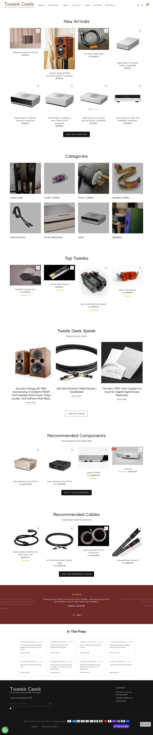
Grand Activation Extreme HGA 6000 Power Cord (25, 553)
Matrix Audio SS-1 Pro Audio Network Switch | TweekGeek (93, 119)
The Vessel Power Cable (94, 54)
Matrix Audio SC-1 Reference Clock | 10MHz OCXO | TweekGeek (59, 120)
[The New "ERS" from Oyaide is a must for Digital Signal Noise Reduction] (122, 362)
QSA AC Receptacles (127, 290)
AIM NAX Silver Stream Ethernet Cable (59, 561)
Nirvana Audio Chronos (59, 284)
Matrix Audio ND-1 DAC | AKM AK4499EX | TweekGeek (128, 119)
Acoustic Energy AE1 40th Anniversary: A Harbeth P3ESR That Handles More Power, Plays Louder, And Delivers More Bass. (31, 393)
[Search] (138, 5)
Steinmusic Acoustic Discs (25, 289)
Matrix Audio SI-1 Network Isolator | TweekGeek (127, 64)
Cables (65, 5)
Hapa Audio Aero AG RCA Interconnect (93, 551)
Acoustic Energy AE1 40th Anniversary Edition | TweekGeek (59, 74)
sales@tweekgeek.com (124, 698)
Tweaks (87, 5)
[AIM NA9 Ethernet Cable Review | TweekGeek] (76, 362)
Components (53, 5)
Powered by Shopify (60, 721)
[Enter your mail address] (50, 703)
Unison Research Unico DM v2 (25, 481)
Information (109, 5)
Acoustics (76, 5)
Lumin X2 (127, 469)
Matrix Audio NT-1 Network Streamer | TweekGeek (25, 119)
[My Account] (142, 5)
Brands (41, 5)
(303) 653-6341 (121, 701)
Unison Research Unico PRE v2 (59, 481)
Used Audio (97, 5)
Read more (31, 402)
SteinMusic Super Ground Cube (25, 52)
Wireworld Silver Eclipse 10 (127, 560)
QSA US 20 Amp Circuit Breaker (93, 304)
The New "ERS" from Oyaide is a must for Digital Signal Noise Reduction (122, 392)
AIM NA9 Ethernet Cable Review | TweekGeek (76, 390)
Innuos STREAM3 (94, 473)
